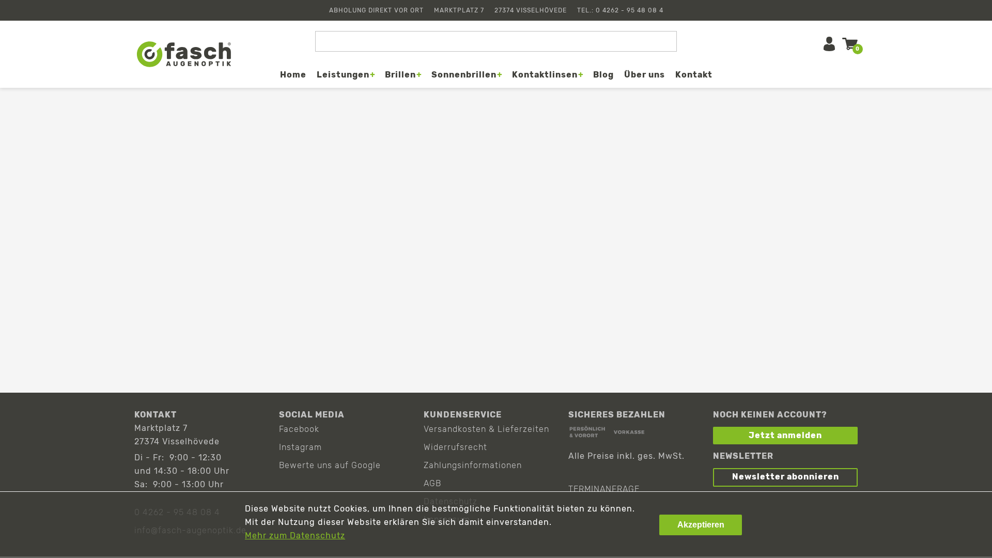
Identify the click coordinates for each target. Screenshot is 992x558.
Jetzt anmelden (785, 435)
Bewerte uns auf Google (330, 465)
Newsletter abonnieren (785, 477)
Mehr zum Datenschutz (295, 535)
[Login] (829, 44)
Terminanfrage (604, 489)
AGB (432, 483)
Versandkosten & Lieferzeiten (486, 429)
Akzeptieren (700, 524)
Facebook (299, 429)
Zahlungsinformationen (473, 465)
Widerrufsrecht (455, 447)
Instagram (300, 447)
